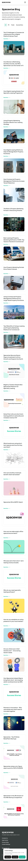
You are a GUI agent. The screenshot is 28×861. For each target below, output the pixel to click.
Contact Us (5, 838)
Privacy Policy (5, 842)
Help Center (5, 840)
